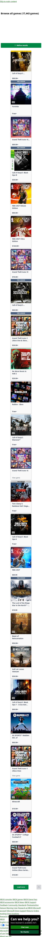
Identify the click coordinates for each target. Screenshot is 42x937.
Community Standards (17, 905)
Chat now (25, 927)
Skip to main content (8, 1)
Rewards (3, 916)
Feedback (4, 905)
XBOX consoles (6, 899)
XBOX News (19, 902)
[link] (21, 67)
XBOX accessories (7, 902)
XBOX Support (30, 902)
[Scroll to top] (39, 887)
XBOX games (17, 899)
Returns (30, 910)
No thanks (25, 932)
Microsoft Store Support (16, 910)
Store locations (13, 913)
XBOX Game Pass (30, 899)
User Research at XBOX (23, 908)
